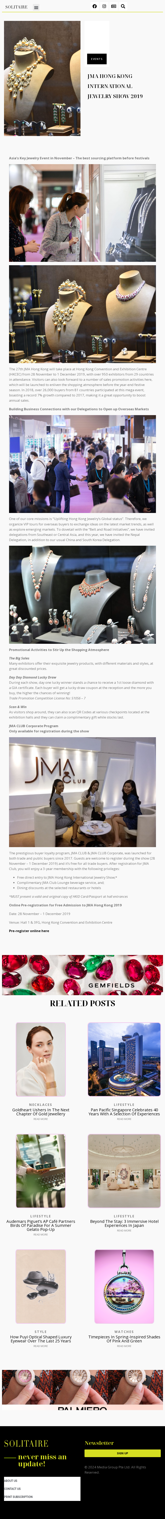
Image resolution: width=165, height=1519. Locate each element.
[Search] (123, 6)
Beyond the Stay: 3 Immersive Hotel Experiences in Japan (124, 1223)
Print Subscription (18, 1497)
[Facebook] (95, 6)
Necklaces (40, 1104)
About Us (10, 1480)
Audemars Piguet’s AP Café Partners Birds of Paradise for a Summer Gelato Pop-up (40, 1225)
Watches (124, 1332)
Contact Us (12, 1488)
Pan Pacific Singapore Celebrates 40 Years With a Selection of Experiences (124, 1112)
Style (41, 1332)
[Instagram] (104, 6)
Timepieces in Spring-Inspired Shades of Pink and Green (124, 1339)
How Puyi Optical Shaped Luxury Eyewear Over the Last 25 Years (41, 1339)
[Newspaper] (113, 6)
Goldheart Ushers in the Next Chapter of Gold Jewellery (40, 1112)
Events (97, 59)
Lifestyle (124, 1104)
